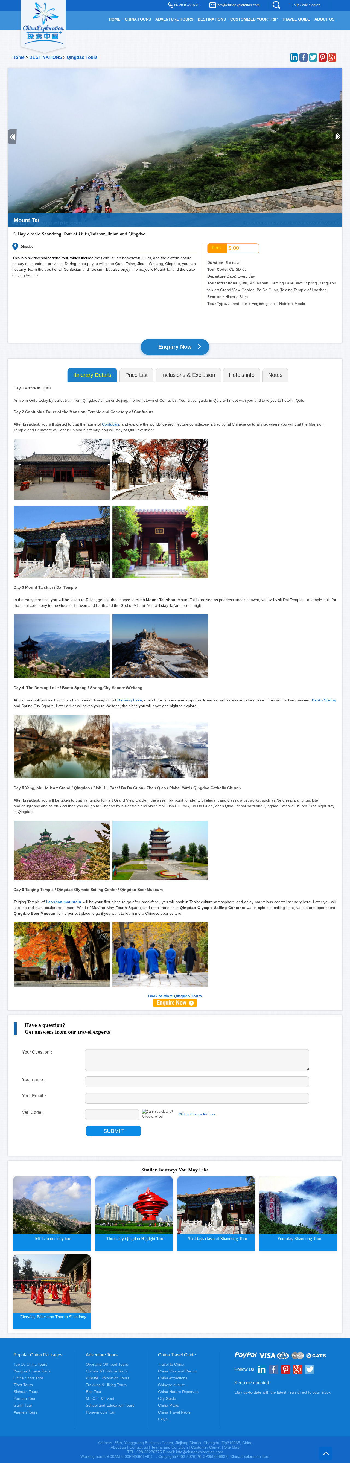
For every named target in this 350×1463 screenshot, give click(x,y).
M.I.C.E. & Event (100, 1398)
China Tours (138, 19)
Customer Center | (207, 1447)
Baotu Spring (324, 700)
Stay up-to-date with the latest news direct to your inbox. (283, 1392)
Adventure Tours (174, 19)
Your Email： (35, 1096)
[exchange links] (175, 1002)
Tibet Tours (23, 1385)
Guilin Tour (23, 1405)
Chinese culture (171, 1385)
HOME (114, 19)
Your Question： (38, 1052)
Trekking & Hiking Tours (106, 1385)
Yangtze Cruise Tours (32, 1371)
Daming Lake (130, 700)
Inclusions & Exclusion (188, 375)
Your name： (34, 1079)
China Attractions (172, 1378)
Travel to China (171, 1364)
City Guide (167, 1398)
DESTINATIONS (212, 19)
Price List (136, 375)
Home (18, 57)
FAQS (163, 1419)
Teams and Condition (169, 1447)
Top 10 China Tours (30, 1364)
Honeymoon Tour (101, 1412)
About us (118, 1447)
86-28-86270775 (186, 5)
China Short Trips (29, 1378)
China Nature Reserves (178, 1391)
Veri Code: (32, 1112)
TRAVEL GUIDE (296, 19)
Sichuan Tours (26, 1391)
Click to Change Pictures (197, 1114)
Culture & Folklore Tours (107, 1371)
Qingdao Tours (82, 57)
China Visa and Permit (177, 1371)
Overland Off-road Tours (107, 1364)
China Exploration (43, 22)
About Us (324, 19)
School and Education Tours (110, 1405)
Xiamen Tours (25, 1412)
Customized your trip (254, 19)
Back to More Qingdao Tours (175, 996)
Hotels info (242, 375)
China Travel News (174, 1412)
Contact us (138, 1447)
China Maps (168, 1405)
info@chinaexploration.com (238, 5)
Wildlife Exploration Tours (107, 1378)
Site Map (232, 1447)
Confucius (110, 424)
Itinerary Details (92, 375)
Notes (275, 375)
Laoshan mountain (63, 902)
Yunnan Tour (25, 1398)
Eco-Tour (93, 1391)
